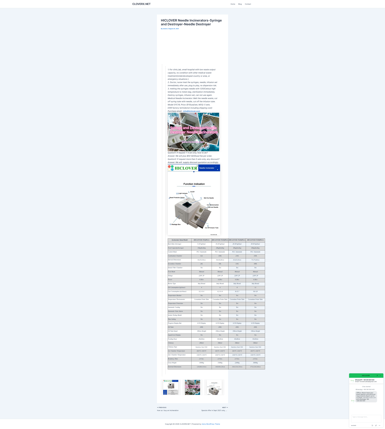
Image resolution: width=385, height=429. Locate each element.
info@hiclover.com (191, 111)
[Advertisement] (192, 47)
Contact (248, 4)
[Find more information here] (366, 400)
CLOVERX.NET (141, 4)
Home (233, 4)
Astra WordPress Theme (211, 424)
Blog (240, 4)
